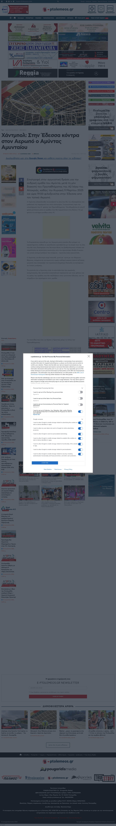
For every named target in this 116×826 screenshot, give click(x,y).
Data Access (58, 469)
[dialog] (58, 413)
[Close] (89, 357)
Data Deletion (48, 469)
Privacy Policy (68, 469)
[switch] (80, 392)
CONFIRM (45, 463)
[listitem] (58, 388)
